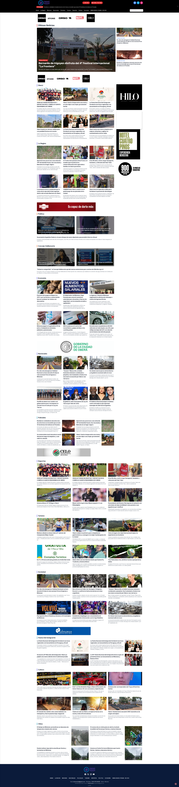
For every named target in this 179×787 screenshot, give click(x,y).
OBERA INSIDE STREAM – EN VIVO (98, 10)
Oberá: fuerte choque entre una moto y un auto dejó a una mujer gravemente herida (75, 104)
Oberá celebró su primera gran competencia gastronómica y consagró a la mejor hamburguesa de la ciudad (89, 535)
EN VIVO (86, 2)
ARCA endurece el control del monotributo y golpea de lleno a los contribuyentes (74, 328)
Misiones (49, 10)
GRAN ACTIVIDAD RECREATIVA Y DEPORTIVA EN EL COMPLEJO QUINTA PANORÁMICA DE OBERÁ (48, 104)
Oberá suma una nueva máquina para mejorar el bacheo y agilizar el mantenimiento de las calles (101, 131)
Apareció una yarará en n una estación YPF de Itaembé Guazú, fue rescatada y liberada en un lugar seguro (49, 162)
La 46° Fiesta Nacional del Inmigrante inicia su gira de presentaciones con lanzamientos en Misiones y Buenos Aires (107, 656)
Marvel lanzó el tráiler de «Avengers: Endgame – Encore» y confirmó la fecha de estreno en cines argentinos (88, 591)
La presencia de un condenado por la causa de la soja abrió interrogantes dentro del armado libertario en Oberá (48, 191)
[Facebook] (134, 2)
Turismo (69, 10)
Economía (86, 10)
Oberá (37, 10)
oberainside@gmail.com (79, 781)
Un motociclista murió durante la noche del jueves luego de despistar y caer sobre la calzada (49, 436)
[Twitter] (138, 2)
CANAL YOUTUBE (97, 2)
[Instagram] (141, 2)
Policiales (62, 10)
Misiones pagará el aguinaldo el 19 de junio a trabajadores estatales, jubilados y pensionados (48, 328)
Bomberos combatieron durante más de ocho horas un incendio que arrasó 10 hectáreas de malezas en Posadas (129, 64)
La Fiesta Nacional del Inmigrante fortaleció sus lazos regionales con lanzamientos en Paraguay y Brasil (100, 104)
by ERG (89, 785)
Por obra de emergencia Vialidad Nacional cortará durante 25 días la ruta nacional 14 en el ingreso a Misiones (129, 41)
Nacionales (56, 10)
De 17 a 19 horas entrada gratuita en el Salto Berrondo (53, 560)
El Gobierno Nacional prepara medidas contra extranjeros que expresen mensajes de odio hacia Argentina (101, 403)
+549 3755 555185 (95, 781)
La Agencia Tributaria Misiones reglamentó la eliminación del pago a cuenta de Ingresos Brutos (101, 297)
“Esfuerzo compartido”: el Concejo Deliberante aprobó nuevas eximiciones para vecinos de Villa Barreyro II (70, 269)
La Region (42, 10)
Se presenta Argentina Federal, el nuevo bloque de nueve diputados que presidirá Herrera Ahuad (67, 237)
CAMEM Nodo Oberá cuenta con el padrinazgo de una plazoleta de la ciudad (74, 191)
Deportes (75, 10)
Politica (80, 10)
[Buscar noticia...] (177, 6)
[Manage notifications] (176, 784)
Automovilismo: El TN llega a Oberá (48, 503)
